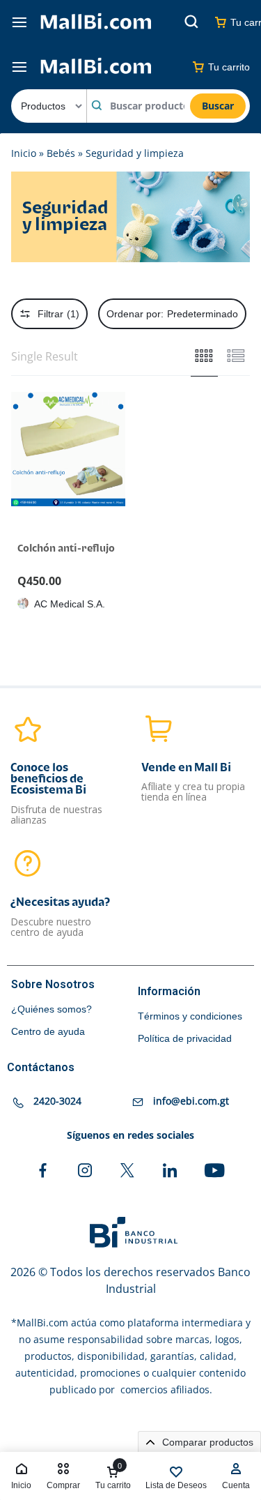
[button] (18, 448)
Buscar (218, 105)
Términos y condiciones (190, 1016)
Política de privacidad (185, 1038)
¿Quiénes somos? (51, 1009)
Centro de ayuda (48, 1031)
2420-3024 (57, 1101)
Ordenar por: (172, 313)
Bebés (61, 153)
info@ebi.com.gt (191, 1101)
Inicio (23, 153)
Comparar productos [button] (206, 1442)
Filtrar (58, 313)
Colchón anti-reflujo (66, 548)
